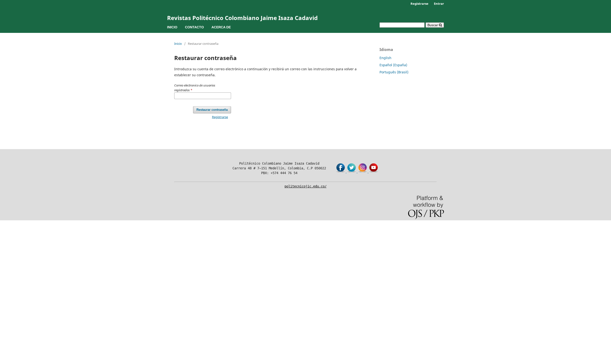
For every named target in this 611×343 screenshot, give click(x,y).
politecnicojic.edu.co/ (305, 186)
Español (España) (393, 65)
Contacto (194, 27)
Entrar (439, 3)
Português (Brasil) (393, 72)
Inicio (172, 27)
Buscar (433, 25)
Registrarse (419, 3)
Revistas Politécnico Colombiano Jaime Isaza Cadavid (242, 18)
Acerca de (221, 27)
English (385, 57)
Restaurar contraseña (212, 109)
